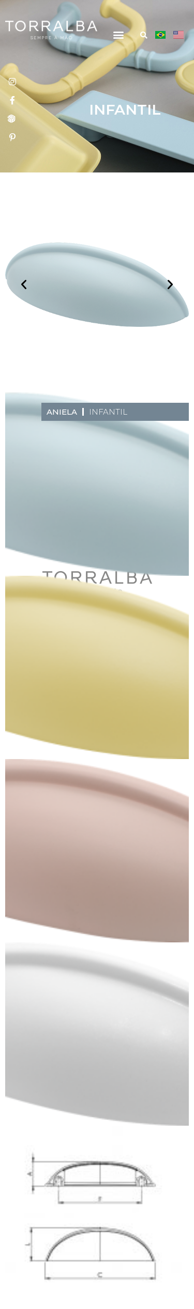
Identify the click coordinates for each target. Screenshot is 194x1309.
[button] (118, 34)
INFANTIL (108, 412)
